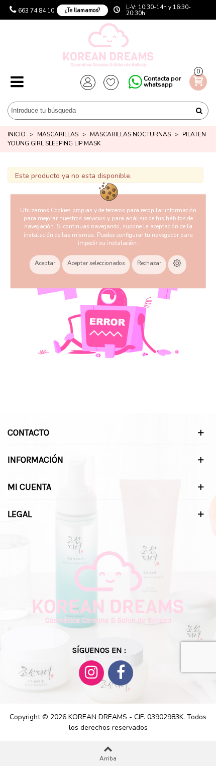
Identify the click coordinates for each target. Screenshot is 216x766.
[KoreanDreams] (108, 46)
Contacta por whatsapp (162, 81)
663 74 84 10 (36, 11)
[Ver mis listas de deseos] (111, 82)
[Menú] (17, 82)
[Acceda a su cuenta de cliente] (87, 82)
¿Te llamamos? (82, 10)
